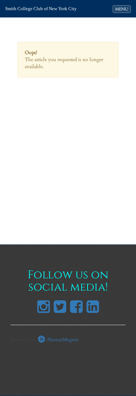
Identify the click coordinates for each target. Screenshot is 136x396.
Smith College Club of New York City (41, 8)
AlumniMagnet (61, 339)
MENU (123, 9)
